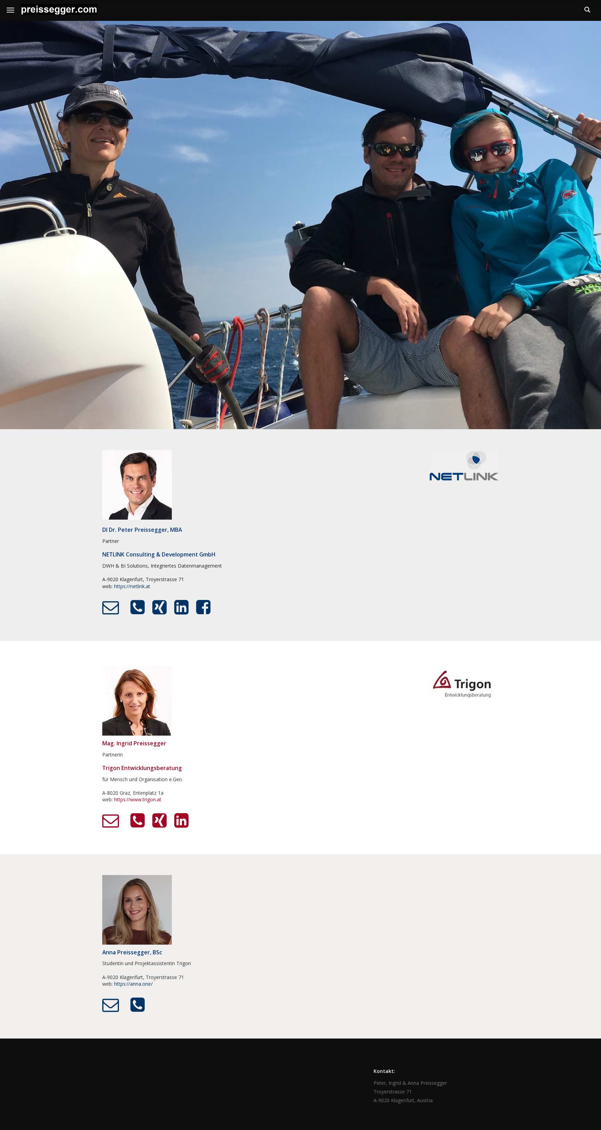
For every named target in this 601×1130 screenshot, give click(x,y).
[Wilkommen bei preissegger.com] (59, 10)
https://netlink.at (132, 586)
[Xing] (159, 607)
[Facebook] (203, 607)
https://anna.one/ (133, 983)
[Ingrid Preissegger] (137, 700)
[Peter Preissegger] (137, 484)
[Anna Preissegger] (137, 909)
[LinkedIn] (181, 607)
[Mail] (110, 607)
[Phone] (137, 607)
